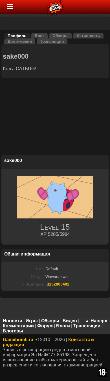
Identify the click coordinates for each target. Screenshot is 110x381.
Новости (12, 320)
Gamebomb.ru (18, 339)
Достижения (20, 41)
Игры (32, 320)
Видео (70, 320)
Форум (45, 325)
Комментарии (18, 325)
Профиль (17, 35)
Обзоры (60, 35)
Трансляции (52, 41)
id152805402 (57, 284)
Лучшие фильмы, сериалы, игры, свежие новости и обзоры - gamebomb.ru (55, 7)
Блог (39, 35)
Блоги (63, 325)
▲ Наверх (96, 320)
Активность (88, 35)
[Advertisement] (55, 118)
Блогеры (13, 330)
